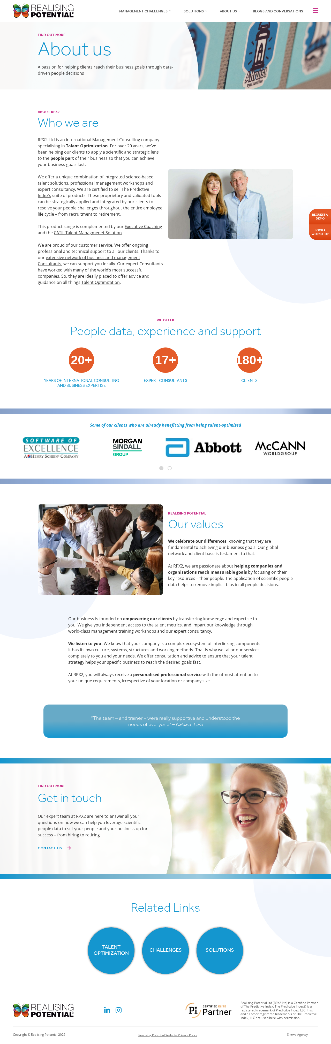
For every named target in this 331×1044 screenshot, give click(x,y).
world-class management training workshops (112, 631)
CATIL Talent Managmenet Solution (88, 233)
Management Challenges (143, 11)
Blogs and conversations (278, 11)
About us (228, 11)
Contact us (50, 848)
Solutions (194, 11)
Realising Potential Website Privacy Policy (167, 1035)
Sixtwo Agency (297, 1035)
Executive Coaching (143, 226)
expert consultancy (56, 189)
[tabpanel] (204, 447)
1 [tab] (161, 468)
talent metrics (168, 625)
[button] (314, 10)
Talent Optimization (100, 282)
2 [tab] (170, 468)
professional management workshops (107, 183)
